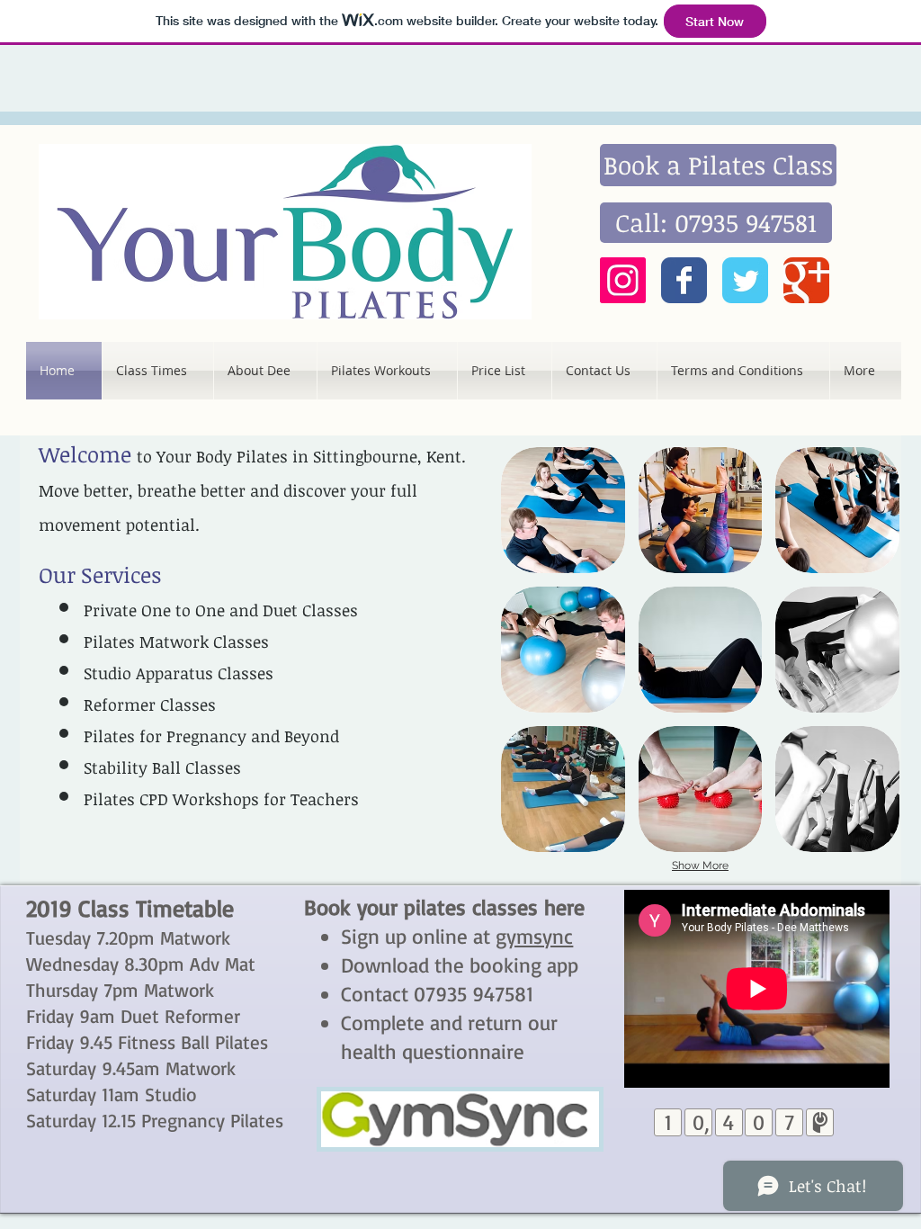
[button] (563, 510)
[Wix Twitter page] (745, 280)
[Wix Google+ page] (806, 280)
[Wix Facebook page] (684, 280)
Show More (700, 865)
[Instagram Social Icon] (623, 280)
